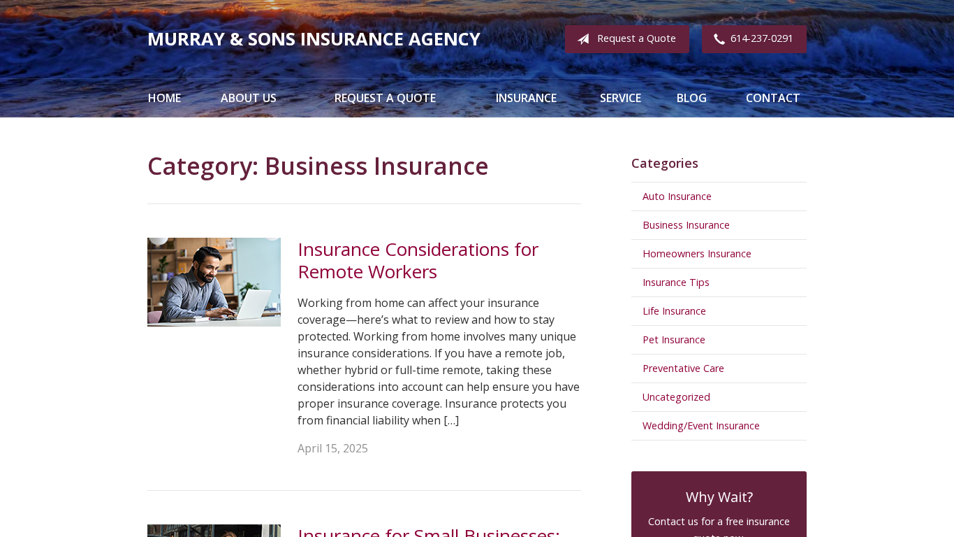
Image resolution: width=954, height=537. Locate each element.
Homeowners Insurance (697, 253)
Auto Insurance (677, 196)
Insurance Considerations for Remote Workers (418, 260)
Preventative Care (683, 368)
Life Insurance (674, 310)
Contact (773, 98)
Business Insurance (686, 224)
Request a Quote (636, 38)
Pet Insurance (674, 339)
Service (620, 98)
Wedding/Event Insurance (701, 425)
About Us (249, 98)
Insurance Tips (676, 282)
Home (164, 98)
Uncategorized (676, 396)
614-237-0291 (762, 38)
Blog (692, 98)
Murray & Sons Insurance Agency (313, 39)
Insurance (526, 98)
